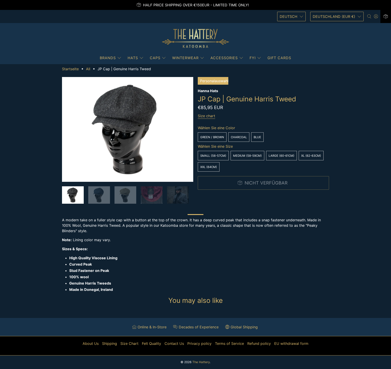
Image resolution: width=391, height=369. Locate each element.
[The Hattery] (195, 38)
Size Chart (129, 343)
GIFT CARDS (279, 58)
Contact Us (174, 343)
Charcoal (239, 137)
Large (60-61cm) (281, 155)
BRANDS (108, 58)
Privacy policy (199, 343)
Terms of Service (229, 343)
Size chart (206, 116)
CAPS (155, 58)
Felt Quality (151, 343)
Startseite (70, 69)
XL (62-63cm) (311, 155)
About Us (91, 343)
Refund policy (259, 343)
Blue (257, 137)
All (88, 69)
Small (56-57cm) (213, 155)
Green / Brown (212, 137)
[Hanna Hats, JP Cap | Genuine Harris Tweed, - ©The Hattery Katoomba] (127, 129)
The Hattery (201, 362)
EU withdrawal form (291, 343)
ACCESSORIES (224, 58)
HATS (133, 58)
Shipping (109, 343)
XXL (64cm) (208, 167)
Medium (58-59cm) (247, 155)
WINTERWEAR (185, 58)
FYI (253, 58)
